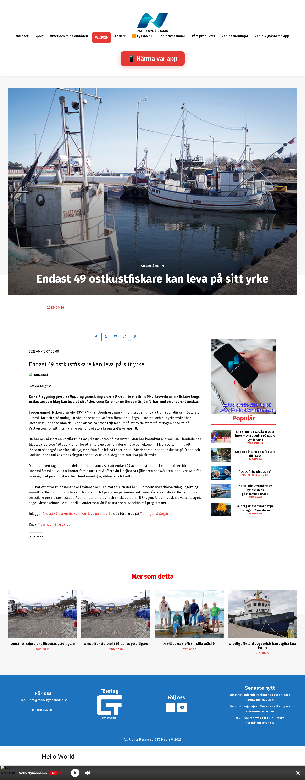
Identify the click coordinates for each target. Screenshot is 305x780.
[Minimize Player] (298, 773)
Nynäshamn (255, 497)
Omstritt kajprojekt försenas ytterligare (43, 644)
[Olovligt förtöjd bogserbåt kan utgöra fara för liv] (262, 614)
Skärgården (152, 266)
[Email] (115, 337)
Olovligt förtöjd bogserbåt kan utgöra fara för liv (262, 646)
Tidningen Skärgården (157, 514)
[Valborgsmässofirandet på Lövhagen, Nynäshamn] (221, 509)
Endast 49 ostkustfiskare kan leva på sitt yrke (77, 514)
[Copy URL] (134, 337)
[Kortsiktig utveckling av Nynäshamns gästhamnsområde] (221, 490)
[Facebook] (96, 337)
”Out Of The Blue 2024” (255, 472)
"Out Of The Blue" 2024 (255, 475)
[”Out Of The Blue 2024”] (221, 473)
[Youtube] (182, 707)
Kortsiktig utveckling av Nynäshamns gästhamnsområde (255, 490)
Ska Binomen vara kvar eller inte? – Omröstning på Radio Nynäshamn (255, 436)
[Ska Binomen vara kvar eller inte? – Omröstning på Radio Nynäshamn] (221, 436)
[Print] (125, 337)
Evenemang (255, 459)
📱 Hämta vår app (153, 58)
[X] (105, 337)
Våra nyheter (255, 443)
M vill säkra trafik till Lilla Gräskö (189, 644)
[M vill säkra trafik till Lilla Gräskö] (189, 614)
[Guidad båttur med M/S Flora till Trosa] (221, 455)
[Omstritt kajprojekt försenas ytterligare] (42, 614)
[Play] (75, 773)
